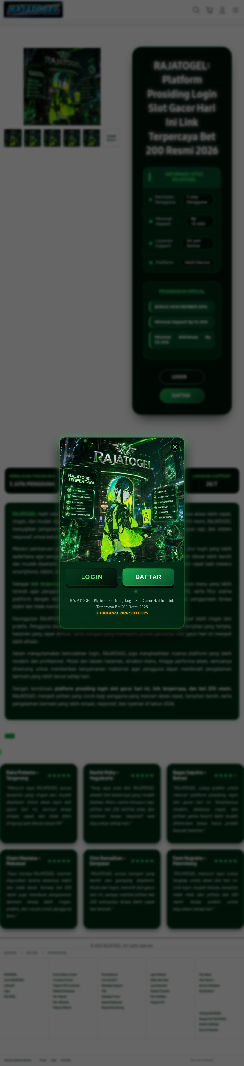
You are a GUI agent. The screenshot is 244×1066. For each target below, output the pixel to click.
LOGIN (92, 577)
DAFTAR (148, 577)
